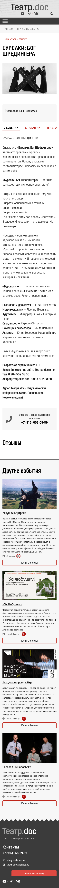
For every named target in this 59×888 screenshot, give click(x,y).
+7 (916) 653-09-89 (34, 422)
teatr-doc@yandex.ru (18, 865)
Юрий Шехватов (28, 111)
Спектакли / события (27, 29)
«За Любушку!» (12, 604)
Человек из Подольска (16, 767)
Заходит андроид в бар (17, 682)
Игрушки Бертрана (14, 513)
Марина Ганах (46, 333)
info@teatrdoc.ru (16, 860)
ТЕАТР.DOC (7, 29)
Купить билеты (29, 563)
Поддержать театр (34, 873)
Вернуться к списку (16, 39)
